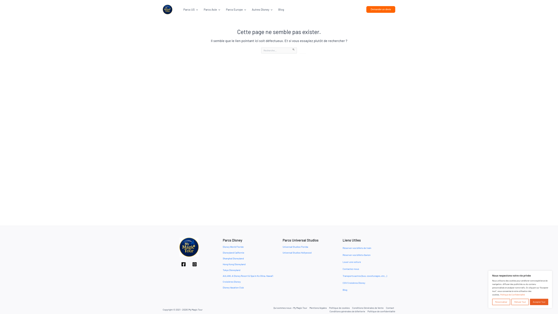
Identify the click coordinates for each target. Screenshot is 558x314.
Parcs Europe (234, 9)
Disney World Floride (233, 246)
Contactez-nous (351, 268)
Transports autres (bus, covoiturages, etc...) (365, 275)
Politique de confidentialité (381, 311)
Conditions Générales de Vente (368, 307)
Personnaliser (501, 302)
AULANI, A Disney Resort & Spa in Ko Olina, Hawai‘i (248, 275)
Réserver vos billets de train (357, 248)
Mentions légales (318, 307)
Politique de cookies (339, 307)
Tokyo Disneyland (231, 270)
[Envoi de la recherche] (294, 49)
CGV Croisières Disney (354, 282)
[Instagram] (194, 264)
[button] (196, 9)
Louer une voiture (352, 262)
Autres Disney (260, 9)
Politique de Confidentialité (512, 294)
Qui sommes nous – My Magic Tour (290, 307)
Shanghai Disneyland (233, 258)
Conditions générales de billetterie (347, 311)
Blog (281, 9)
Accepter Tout (539, 302)
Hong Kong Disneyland (234, 264)
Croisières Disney (232, 281)
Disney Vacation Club (233, 287)
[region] (520, 289)
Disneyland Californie (233, 252)
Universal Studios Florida (295, 246)
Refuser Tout (520, 302)
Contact (390, 307)
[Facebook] (183, 264)
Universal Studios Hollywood (297, 252)
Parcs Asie (210, 9)
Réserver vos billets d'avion (357, 255)
